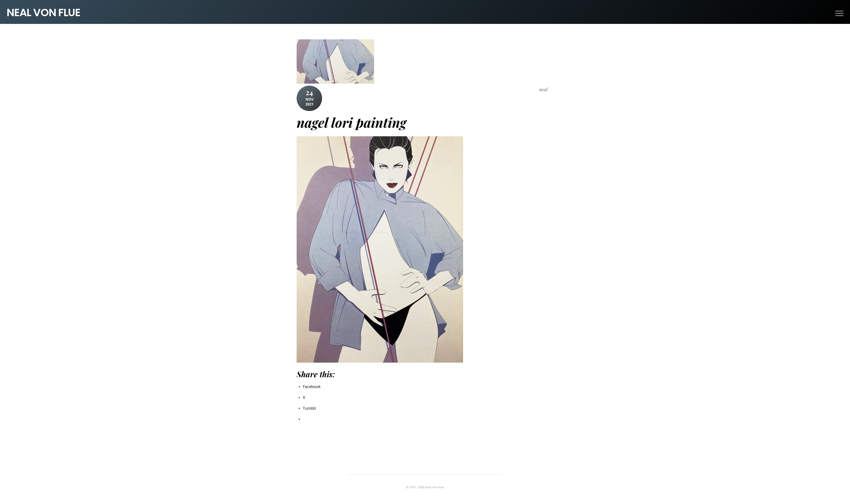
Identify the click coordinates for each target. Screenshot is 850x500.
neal (543, 89)
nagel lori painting (351, 122)
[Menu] (839, 13)
